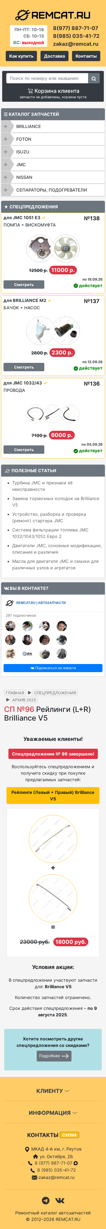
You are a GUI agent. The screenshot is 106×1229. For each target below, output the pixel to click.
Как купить (21, 56)
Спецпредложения (55, 693)
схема (69, 1135)
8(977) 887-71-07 (75, 28)
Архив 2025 (24, 700)
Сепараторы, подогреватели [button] (51, 190)
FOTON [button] (23, 139)
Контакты (86, 56)
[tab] (53, 126)
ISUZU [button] (22, 152)
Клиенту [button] (50, 1091)
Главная (15, 693)
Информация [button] (50, 1113)
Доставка (54, 56)
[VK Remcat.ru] (59, 1200)
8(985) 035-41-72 (76, 36)
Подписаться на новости (55, 668)
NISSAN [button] (24, 177)
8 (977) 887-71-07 (54, 1163)
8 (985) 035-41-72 (56, 1170)
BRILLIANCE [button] (28, 126)
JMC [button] (21, 164)
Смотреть (24, 284)
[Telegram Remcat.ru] (45, 1200)
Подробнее (50, 1055)
